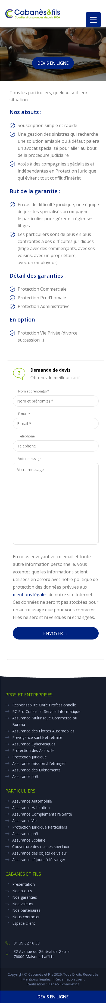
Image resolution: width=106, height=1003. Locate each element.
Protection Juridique (29, 756)
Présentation (23, 884)
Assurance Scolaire (28, 840)
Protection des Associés (33, 750)
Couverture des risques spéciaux (40, 846)
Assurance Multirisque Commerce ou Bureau (44, 721)
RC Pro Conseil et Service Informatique (46, 711)
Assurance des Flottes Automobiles (43, 730)
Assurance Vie (24, 820)
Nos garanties (24, 897)
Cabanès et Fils (23, 874)
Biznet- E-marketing (63, 984)
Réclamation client (70, 979)
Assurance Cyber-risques (33, 743)
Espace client (23, 923)
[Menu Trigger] (93, 19)
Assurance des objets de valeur (39, 853)
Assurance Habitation (31, 807)
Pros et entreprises (28, 695)
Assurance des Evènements (36, 769)
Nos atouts (22, 890)
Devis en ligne (53, 997)
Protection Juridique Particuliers (39, 827)
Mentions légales (37, 979)
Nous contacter (26, 916)
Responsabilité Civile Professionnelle (44, 704)
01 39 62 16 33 (27, 943)
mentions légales (30, 595)
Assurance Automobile (32, 801)
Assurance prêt (25, 776)
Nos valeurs (22, 903)
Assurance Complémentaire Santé (42, 814)
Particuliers (20, 791)
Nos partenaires (26, 910)
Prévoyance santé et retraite (37, 737)
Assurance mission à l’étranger (39, 763)
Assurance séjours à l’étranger (38, 859)
